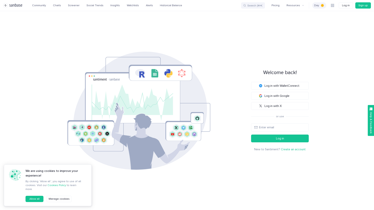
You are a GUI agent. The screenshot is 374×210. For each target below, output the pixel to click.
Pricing (276, 5)
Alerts (149, 5)
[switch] (319, 5)
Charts (57, 5)
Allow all (34, 198)
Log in (346, 5)
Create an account (293, 149)
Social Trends (94, 5)
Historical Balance (171, 5)
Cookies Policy (57, 185)
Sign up (363, 5)
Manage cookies (59, 198)
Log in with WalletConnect (282, 86)
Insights (115, 5)
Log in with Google (277, 96)
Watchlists (133, 5)
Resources (293, 5)
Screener (73, 5)
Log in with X (273, 106)
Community (39, 5)
